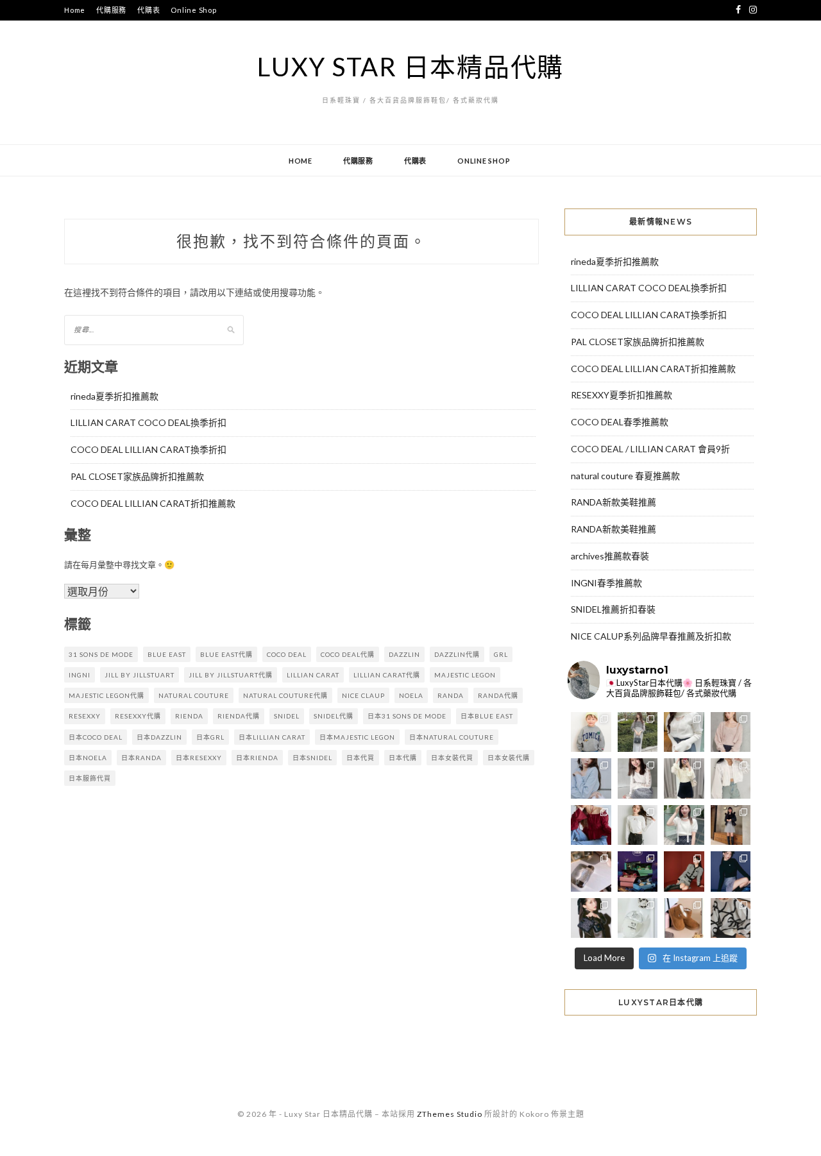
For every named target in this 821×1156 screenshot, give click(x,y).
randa (450, 695)
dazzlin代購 (457, 654)
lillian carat (313, 675)
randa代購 (498, 695)
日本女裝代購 (508, 757)
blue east (167, 654)
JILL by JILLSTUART (139, 675)
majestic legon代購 (106, 695)
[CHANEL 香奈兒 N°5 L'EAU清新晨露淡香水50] (638, 918)
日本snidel (312, 757)
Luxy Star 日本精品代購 (410, 66)
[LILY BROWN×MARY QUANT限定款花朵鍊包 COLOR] (591, 918)
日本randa (141, 757)
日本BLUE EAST (487, 716)
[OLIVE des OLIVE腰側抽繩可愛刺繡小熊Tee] (638, 825)
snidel (287, 716)
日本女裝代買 (452, 757)
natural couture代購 (285, 695)
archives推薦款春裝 (610, 555)
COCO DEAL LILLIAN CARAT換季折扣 (148, 449)
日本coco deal (96, 737)
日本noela (88, 757)
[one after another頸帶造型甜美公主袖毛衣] (684, 825)
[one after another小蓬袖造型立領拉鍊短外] (731, 778)
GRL (501, 654)
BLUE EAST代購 (226, 654)
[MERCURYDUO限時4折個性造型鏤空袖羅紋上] (638, 778)
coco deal (287, 654)
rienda (189, 716)
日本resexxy (199, 757)
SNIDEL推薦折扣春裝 (613, 609)
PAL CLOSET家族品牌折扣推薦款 (137, 476)
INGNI (79, 675)
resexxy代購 (138, 716)
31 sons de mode (101, 654)
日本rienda (257, 757)
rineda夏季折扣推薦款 (114, 396)
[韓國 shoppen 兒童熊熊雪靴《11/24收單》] (684, 918)
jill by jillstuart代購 (231, 675)
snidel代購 (333, 716)
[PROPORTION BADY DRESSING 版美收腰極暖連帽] (731, 825)
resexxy (85, 716)
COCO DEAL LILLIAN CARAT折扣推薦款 (153, 503)
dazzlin (404, 654)
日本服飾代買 (90, 778)
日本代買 (360, 757)
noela (411, 695)
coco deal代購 (348, 654)
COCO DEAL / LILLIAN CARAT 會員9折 (650, 448)
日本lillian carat (272, 737)
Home (74, 10)
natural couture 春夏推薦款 (625, 475)
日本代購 (403, 757)
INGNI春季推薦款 (606, 582)
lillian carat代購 (386, 675)
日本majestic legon (357, 737)
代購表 (148, 10)
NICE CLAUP (363, 695)
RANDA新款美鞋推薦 (613, 502)
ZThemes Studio (449, 1114)
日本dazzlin (159, 737)
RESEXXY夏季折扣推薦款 (621, 394)
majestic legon (465, 675)
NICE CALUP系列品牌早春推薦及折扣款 (651, 636)
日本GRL (210, 737)
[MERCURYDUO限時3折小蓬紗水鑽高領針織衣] (684, 732)
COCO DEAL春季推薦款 (619, 421)
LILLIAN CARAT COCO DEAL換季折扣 (148, 422)
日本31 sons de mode (407, 716)
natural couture (193, 695)
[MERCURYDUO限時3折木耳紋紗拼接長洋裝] (638, 732)
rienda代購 (238, 716)
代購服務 (111, 10)
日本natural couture (451, 737)
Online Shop (193, 10)
